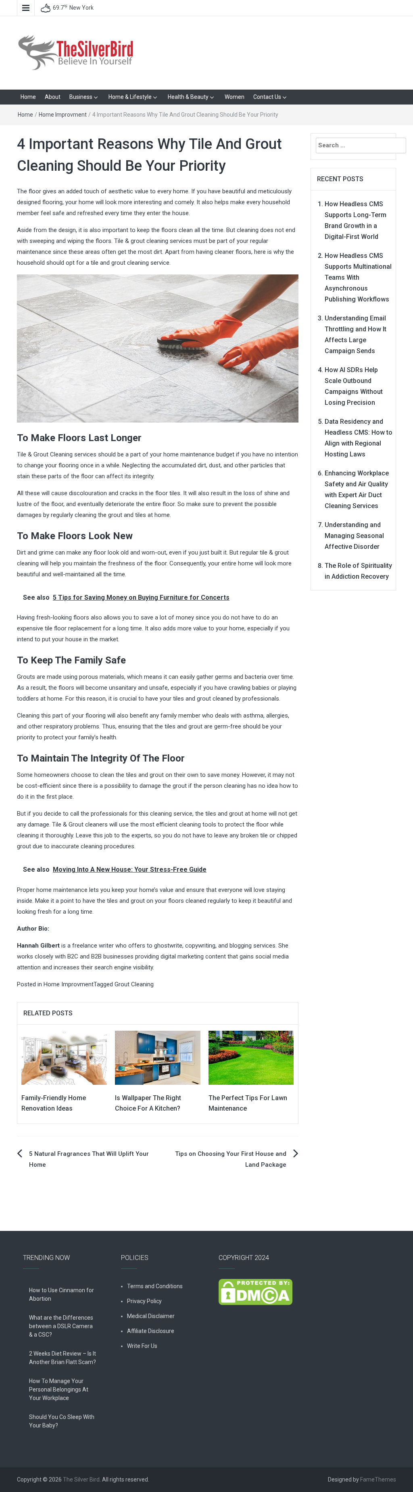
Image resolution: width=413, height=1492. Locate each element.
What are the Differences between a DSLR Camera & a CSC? (61, 1326)
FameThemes (378, 1479)
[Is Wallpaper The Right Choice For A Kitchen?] (157, 1057)
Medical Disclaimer (151, 1316)
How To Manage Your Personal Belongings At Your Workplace (58, 1389)
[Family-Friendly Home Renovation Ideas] (64, 1057)
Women (234, 97)
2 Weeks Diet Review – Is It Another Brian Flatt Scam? (62, 1357)
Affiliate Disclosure (150, 1331)
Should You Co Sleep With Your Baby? (61, 1421)
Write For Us (142, 1346)
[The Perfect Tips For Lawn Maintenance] (251, 1057)
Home (28, 97)
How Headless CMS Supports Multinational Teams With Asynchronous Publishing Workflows (358, 277)
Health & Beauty (188, 97)
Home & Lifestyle (130, 97)
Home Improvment (63, 114)
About (52, 97)
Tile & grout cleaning (141, 241)
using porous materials (93, 676)
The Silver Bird (81, 1479)
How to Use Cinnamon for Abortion (61, 1294)
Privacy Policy (144, 1301)
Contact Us (267, 97)
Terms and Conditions (155, 1286)
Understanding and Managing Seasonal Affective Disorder (354, 535)
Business (80, 97)
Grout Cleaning (134, 984)
